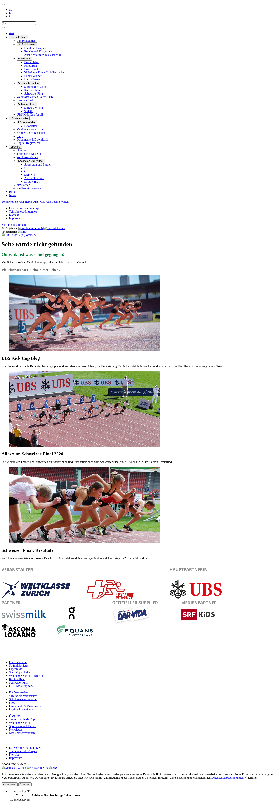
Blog (12, 191)
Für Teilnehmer (19, 37)
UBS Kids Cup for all (30, 114)
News (12, 195)
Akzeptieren (9, 784)
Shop (20, 136)
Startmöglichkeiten (28, 83)
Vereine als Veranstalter (30, 129)
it (10, 16)
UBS (27, 168)
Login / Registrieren (28, 143)
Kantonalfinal (32, 90)
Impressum (15, 218)
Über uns (15, 146)
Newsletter (30, 125)
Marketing (22, 791)
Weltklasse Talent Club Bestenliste (44, 72)
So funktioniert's (27, 44)
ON (26, 171)
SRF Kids (30, 174)
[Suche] (3, 27)
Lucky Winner (32, 75)
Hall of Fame (32, 79)
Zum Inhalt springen (14, 224)
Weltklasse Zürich (27, 157)
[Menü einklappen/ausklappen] (3, 4)
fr (10, 13)
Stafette (28, 111)
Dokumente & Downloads (32, 139)
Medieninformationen (29, 188)
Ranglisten (30, 65)
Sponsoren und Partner (30, 160)
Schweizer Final (33, 93)
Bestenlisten (31, 62)
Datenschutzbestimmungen (25, 208)
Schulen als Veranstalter (31, 132)
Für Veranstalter (19, 118)
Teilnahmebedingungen (23, 211)
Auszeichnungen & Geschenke (42, 54)
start (11, 33)
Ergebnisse (24, 58)
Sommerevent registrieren (17, 201)
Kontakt (14, 214)
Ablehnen (25, 784)
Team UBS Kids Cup (29, 153)
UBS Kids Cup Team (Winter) (51, 201)
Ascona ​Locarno (34, 178)
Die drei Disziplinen (36, 48)
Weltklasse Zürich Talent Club (35, 96)
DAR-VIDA (32, 181)
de (10, 9)
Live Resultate (32, 69)
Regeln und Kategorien (38, 51)
